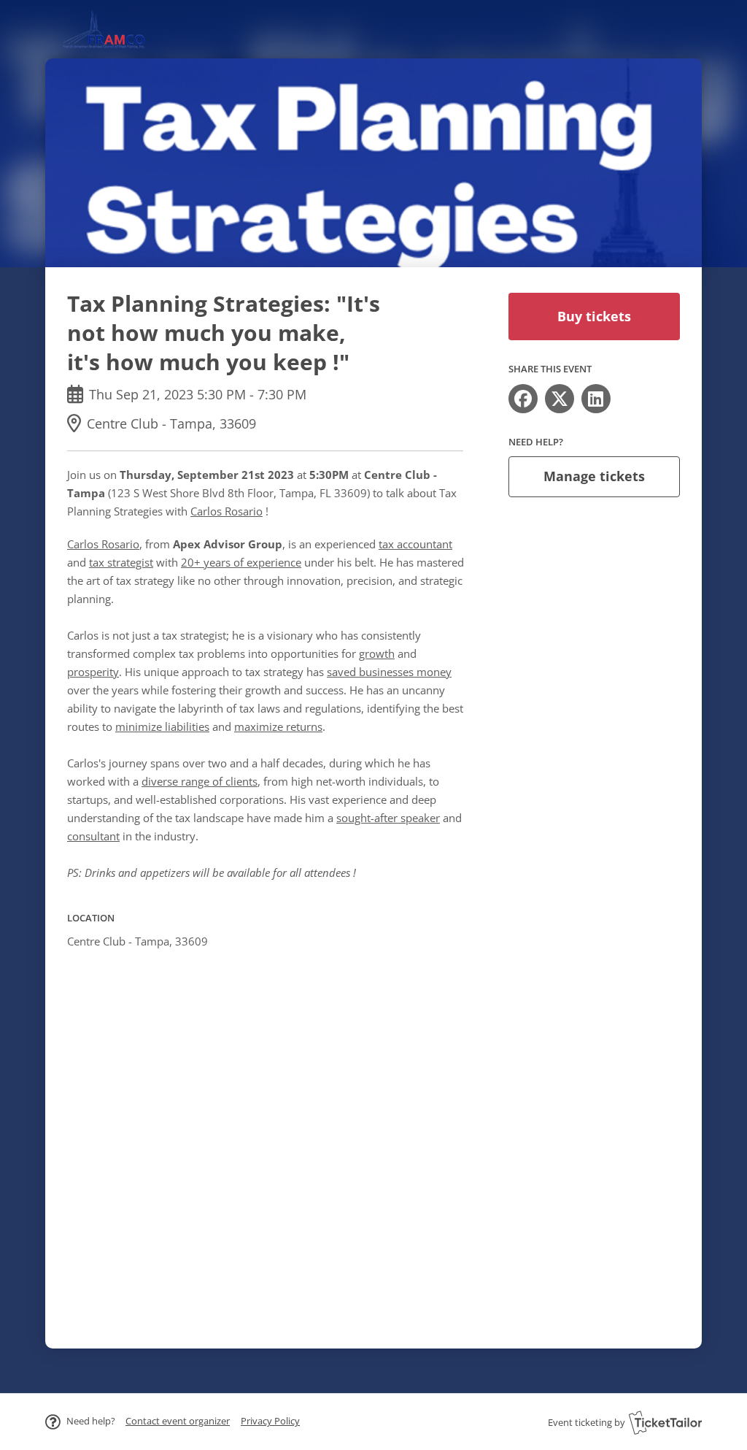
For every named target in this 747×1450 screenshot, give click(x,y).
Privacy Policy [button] (270, 1420)
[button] (177, 1420)
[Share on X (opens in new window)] (559, 398)
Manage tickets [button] (594, 476)
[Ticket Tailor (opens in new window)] (665, 1422)
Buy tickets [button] (594, 316)
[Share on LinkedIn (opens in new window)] (596, 398)
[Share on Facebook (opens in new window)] (523, 398)
